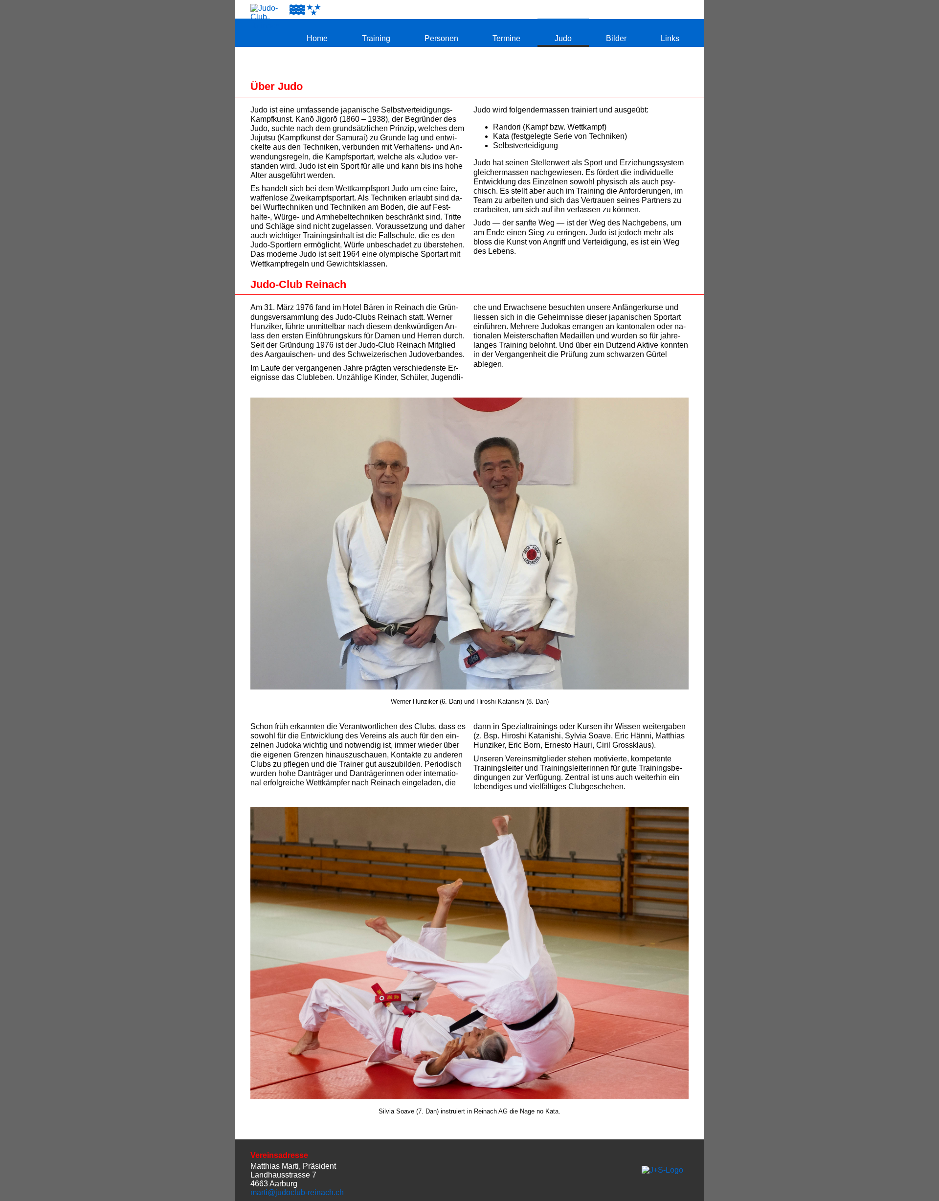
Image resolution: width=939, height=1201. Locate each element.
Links (670, 38)
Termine (506, 38)
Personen (441, 38)
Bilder (616, 38)
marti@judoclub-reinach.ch (297, 1192)
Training (376, 38)
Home (317, 38)
